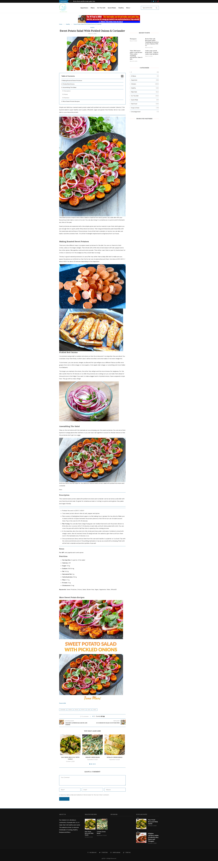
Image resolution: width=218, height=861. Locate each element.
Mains (93, 8)
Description (67, 91)
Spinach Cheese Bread (114, 757)
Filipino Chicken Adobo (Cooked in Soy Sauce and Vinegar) (153, 837)
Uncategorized (145, 112)
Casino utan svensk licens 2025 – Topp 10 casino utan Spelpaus (151, 52)
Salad (89, 709)
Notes (66, 94)
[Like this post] (94, 716)
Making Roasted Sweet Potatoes (72, 80)
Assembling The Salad (69, 87)
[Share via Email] (103, 716)
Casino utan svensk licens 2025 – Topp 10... (87, 1)
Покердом (133, 39)
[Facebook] (151, 1)
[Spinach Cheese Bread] (114, 744)
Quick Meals (112, 8)
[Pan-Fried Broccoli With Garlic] (70, 744)
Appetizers (84, 8)
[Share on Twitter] (98, 716)
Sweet (94, 709)
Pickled (76, 709)
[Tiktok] (158, 1)
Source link (62, 703)
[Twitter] (153, 1)
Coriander (62, 709)
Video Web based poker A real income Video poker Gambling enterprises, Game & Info (136, 55)
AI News (145, 76)
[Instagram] (155, 1)
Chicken (145, 84)
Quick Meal (145, 100)
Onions (70, 709)
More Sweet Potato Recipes (71, 101)
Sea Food (145, 104)
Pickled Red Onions (69, 84)
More (128, 8)
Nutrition (66, 97)
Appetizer (145, 80)
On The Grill (101, 8)
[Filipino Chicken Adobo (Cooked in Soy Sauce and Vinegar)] (141, 838)
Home (60, 24)
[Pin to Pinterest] (99, 716)
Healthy (121, 8)
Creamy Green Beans (92, 757)
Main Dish (145, 92)
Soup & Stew (145, 108)
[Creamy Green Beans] (92, 744)
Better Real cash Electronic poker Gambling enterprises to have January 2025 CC (152, 42)
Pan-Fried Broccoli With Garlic (89, 833)
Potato (83, 709)
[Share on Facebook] (96, 716)
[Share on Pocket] (101, 716)
